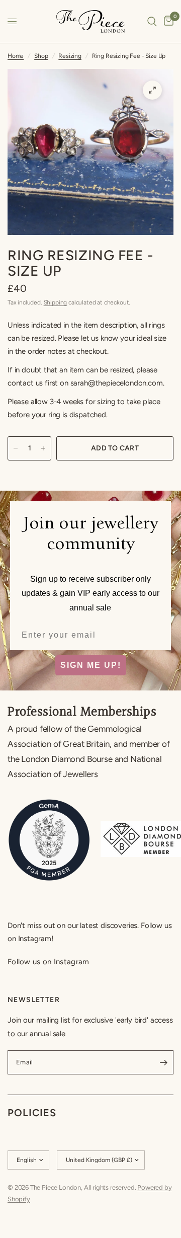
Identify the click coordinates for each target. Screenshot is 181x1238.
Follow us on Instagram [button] (48, 962)
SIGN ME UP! (90, 665)
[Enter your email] (163, 1062)
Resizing (69, 55)
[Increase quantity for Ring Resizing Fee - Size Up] (43, 448)
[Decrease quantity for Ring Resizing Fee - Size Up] (15, 448)
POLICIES (32, 1113)
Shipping (55, 302)
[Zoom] (152, 90)
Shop (41, 55)
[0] (166, 21)
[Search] (152, 21)
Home (16, 55)
